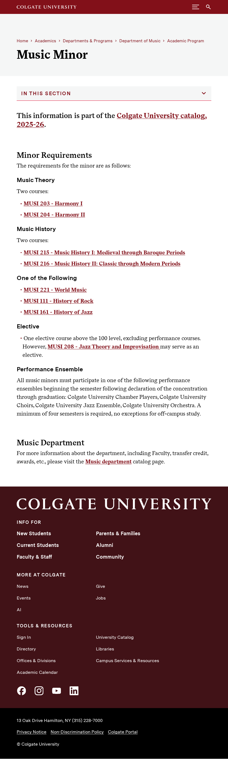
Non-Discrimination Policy (77, 732)
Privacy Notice (31, 732)
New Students (34, 533)
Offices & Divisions (36, 660)
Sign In (24, 637)
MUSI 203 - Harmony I (53, 203)
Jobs (101, 598)
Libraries (105, 649)
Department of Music (139, 40)
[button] (195, 7)
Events (24, 598)
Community (110, 557)
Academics (45, 40)
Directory (26, 649)
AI (19, 609)
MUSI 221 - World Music (55, 289)
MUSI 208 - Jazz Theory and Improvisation (104, 346)
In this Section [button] (46, 93)
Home (22, 40)
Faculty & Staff (34, 557)
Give (100, 586)
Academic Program (185, 40)
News (22, 586)
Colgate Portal (123, 732)
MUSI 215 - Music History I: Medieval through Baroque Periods (104, 252)
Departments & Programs (88, 40)
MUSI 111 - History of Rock (58, 301)
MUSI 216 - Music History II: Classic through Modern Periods (102, 263)
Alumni (104, 545)
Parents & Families (118, 533)
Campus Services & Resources (127, 660)
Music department (108, 461)
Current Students (38, 545)
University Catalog (115, 637)
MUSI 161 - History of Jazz (58, 312)
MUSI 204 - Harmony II (54, 214)
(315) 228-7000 (87, 720)
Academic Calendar (37, 672)
